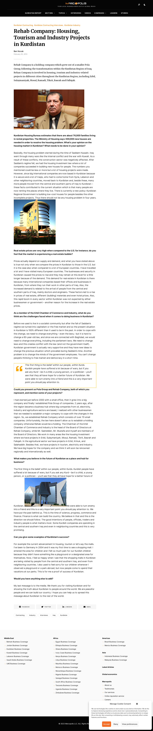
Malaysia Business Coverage (116, 660)
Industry (32, 615)
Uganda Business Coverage (66, 689)
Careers (108, 700)
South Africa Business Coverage (68, 682)
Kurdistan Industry (72, 25)
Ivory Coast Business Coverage (68, 653)
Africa (55, 638)
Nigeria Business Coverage (66, 674)
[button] (137, 704)
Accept (106, 724)
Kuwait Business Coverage (17, 653)
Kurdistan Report (33, 13)
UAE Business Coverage (16, 664)
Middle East (9, 638)
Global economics (109, 674)
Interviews (76, 13)
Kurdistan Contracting (23, 25)
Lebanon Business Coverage (18, 656)
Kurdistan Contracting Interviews (48, 25)
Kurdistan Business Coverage (18, 649)
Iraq (54, 615)
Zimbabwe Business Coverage (67, 693)
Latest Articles (108, 667)
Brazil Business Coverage (114, 642)
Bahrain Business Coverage (17, 642)
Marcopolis (107, 682)
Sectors (49, 13)
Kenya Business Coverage (66, 656)
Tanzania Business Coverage (67, 685)
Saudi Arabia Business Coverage (19, 660)
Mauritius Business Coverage (67, 664)
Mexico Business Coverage (115, 645)
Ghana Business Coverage (66, 649)
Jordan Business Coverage (17, 645)
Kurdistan (63, 615)
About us (108, 685)
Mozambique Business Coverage (68, 671)
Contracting (20, 615)
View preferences (129, 724)
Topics (62, 13)
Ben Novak (19, 51)
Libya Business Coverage (65, 660)
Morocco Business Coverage (67, 667)
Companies (99, 13)
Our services (109, 692)
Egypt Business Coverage (66, 642)
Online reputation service (114, 696)
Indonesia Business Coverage (116, 656)
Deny (116, 724)
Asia (104, 653)
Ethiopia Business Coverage (66, 645)
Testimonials (109, 689)
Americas (106, 638)
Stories (124, 13)
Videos (88, 13)
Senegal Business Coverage (66, 678)
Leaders (113, 13)
